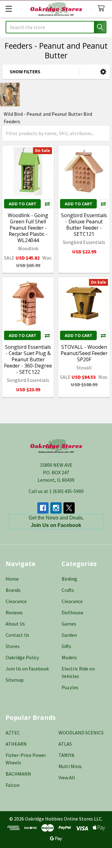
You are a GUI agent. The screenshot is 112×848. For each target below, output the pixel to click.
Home (12, 579)
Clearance (16, 601)
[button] (103, 72)
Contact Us (17, 635)
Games (69, 624)
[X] (69, 508)
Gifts (66, 646)
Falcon (13, 785)
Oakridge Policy (22, 657)
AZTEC (13, 732)
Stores (13, 646)
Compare (47, 203)
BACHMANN (18, 774)
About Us (15, 624)
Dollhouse (72, 612)
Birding (69, 579)
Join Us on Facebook (27, 668)
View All (66, 777)
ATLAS (65, 744)
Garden (69, 635)
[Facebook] (43, 508)
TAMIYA (66, 755)
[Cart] (102, 9)
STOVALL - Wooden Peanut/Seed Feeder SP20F (84, 353)
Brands (13, 590)
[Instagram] (56, 508)
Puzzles (70, 687)
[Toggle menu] (8, 8)
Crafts (68, 590)
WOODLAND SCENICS (81, 732)
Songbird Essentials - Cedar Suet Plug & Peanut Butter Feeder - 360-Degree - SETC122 (28, 359)
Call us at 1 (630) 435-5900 (56, 491)
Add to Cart (22, 204)
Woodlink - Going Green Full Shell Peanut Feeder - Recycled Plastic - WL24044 (28, 228)
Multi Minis (70, 766)
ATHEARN (16, 744)
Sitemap (15, 680)
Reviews (14, 612)
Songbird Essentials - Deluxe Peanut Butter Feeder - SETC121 (84, 224)
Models (69, 657)
